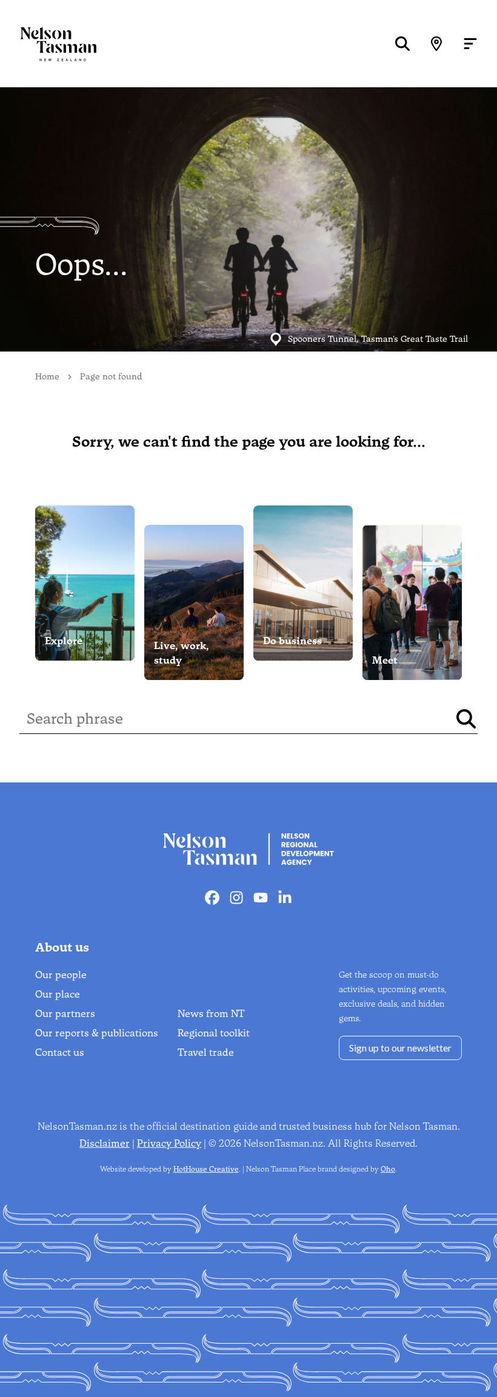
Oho (388, 1169)
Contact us (59, 1052)
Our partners (65, 1013)
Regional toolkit (214, 1033)
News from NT (211, 1013)
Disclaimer (104, 1143)
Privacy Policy (169, 1143)
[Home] (48, 43)
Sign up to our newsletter (400, 1047)
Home (47, 377)
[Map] (436, 44)
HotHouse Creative (206, 1169)
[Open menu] (470, 44)
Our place (57, 994)
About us (62, 947)
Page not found (111, 377)
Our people (61, 975)
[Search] (402, 44)
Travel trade (206, 1052)
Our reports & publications (96, 1033)
